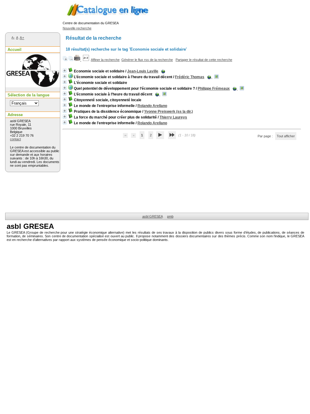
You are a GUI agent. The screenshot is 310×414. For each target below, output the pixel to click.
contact (15, 139)
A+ (22, 38)
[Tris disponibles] (86, 60)
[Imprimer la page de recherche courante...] (77, 60)
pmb (170, 216)
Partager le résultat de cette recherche (204, 60)
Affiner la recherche (105, 60)
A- (13, 37)
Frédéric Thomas (189, 77)
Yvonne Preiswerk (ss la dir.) (168, 111)
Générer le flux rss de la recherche (147, 60)
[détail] (65, 70)
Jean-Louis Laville (142, 71)
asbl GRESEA (152, 216)
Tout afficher (286, 136)
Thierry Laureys (173, 117)
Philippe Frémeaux (214, 88)
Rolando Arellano (152, 106)
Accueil (14, 49)
